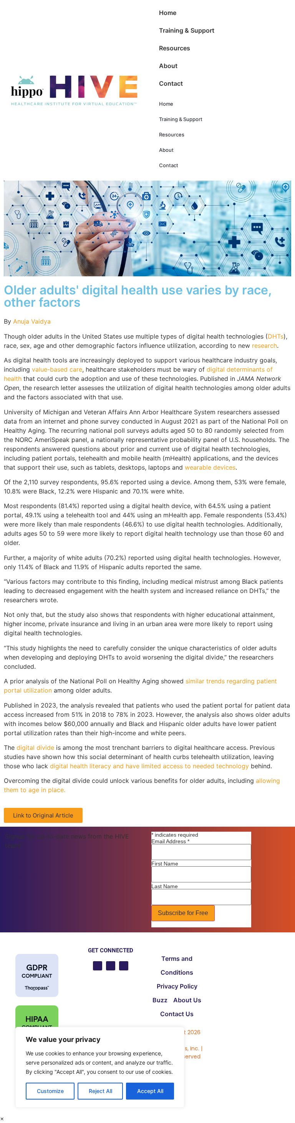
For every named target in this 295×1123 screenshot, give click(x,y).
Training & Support (186, 30)
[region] (99, 1067)
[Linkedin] (110, 965)
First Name (164, 863)
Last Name (164, 886)
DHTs (275, 336)
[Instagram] (123, 965)
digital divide (35, 747)
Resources (174, 48)
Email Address (170, 841)
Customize (50, 1091)
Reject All (100, 1091)
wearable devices (210, 467)
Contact (171, 83)
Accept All (150, 1091)
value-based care (57, 369)
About (168, 66)
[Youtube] (97, 965)
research (264, 345)
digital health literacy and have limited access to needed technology (149, 766)
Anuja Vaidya (32, 321)
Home (167, 13)
